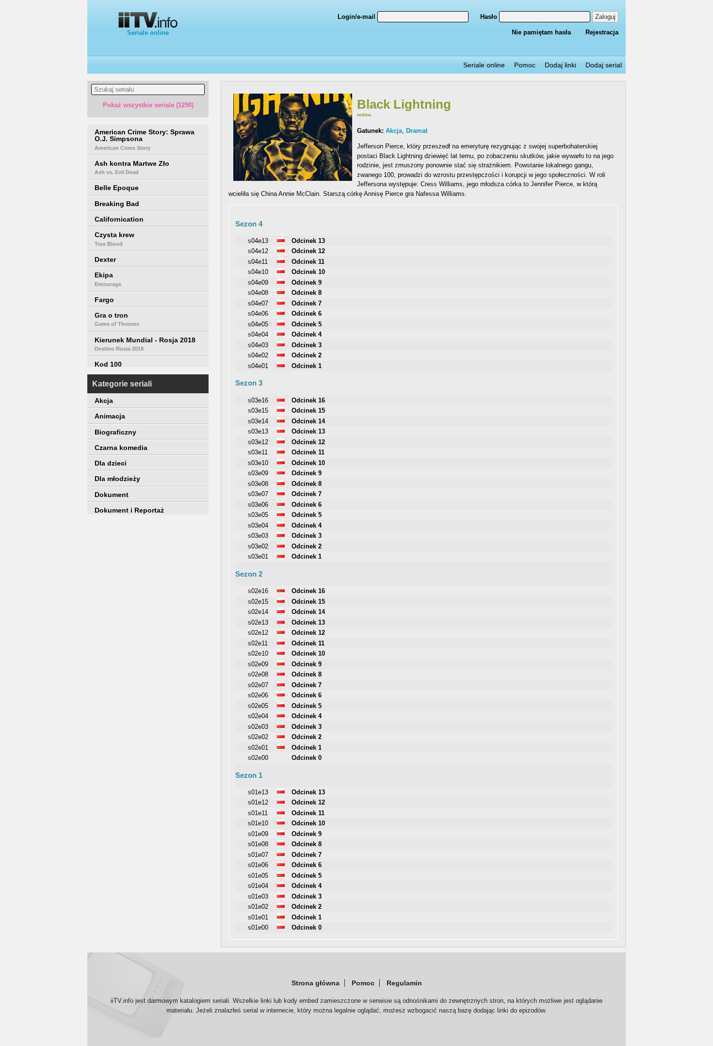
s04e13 (258, 240)
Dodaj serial (603, 65)
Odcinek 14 (308, 421)
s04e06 (258, 313)
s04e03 (258, 345)
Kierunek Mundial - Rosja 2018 (145, 344)
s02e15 (258, 601)
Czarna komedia (121, 447)
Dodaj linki (560, 65)
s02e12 (258, 632)
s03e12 (258, 442)
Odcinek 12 (308, 251)
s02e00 (258, 757)
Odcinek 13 (308, 240)
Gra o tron (117, 319)
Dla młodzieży (117, 479)
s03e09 (258, 473)
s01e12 (258, 802)
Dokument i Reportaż (129, 510)
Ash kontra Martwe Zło (132, 167)
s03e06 (258, 504)
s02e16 (258, 591)
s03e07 (258, 494)
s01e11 (258, 813)
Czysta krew (114, 238)
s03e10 (258, 463)
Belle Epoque (117, 188)
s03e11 (258, 452)
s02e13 (258, 622)
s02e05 (258, 705)
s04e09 (258, 282)
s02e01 (258, 747)
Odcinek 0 (307, 757)
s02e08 (258, 674)
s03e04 (258, 525)
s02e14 (258, 611)
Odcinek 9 (307, 282)
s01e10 (258, 823)
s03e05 (258, 514)
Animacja (110, 416)
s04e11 (258, 261)
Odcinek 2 (307, 355)
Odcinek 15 (308, 410)
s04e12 (258, 251)
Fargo (104, 300)
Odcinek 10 (308, 271)
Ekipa (108, 279)
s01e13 (258, 792)
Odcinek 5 (307, 324)
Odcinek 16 (308, 400)
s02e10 (258, 653)
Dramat (416, 130)
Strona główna (316, 983)
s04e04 (258, 334)
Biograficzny (115, 432)
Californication (119, 219)
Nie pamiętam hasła (541, 32)
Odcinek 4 (307, 334)
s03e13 (258, 431)
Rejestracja (601, 32)
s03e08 (258, 483)
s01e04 (258, 885)
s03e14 (258, 421)
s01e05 (258, 875)
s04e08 (258, 292)
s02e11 (258, 643)
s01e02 (258, 906)
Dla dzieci (111, 463)
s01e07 (258, 854)
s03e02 (258, 546)
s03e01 (258, 556)
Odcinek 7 (307, 303)
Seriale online (148, 32)
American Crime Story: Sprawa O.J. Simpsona (144, 139)
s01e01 (258, 917)
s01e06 (258, 865)
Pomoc (524, 65)
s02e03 (258, 726)
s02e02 (258, 736)
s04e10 (258, 271)
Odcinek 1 (307, 366)
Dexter (105, 259)
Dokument (112, 495)
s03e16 (258, 400)
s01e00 (258, 927)
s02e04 (258, 716)
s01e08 (258, 844)
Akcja (104, 400)
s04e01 (258, 366)
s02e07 (258, 685)
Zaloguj (605, 16)
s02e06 (258, 695)
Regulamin (404, 983)
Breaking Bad (117, 204)
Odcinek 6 (307, 313)
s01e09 (258, 833)
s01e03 (258, 896)
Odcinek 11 (308, 261)
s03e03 (258, 535)
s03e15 (258, 410)
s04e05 (258, 324)
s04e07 (258, 303)
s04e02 (258, 355)
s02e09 (258, 664)
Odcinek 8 (307, 292)
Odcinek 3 (307, 345)
